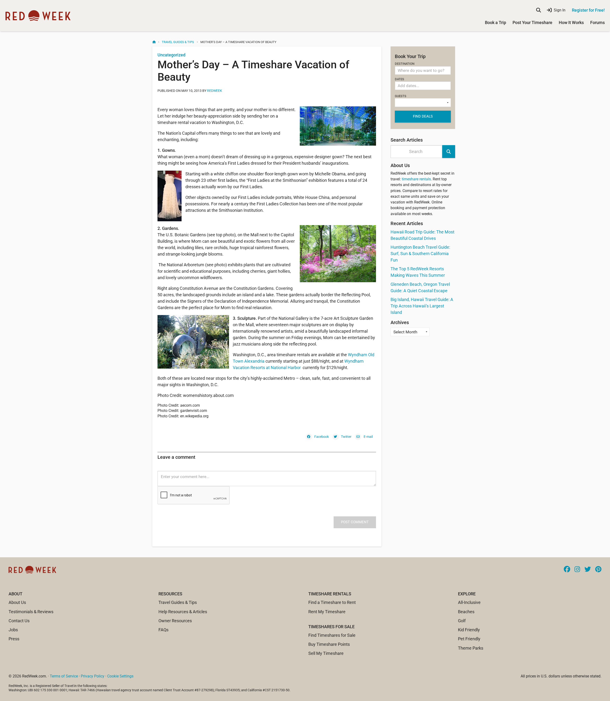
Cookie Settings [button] (120, 676)
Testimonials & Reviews (31, 611)
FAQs (163, 629)
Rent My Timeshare (327, 611)
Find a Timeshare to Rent (332, 602)
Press (14, 638)
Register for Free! (588, 10)
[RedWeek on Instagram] (577, 569)
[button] (448, 151)
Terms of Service (64, 676)
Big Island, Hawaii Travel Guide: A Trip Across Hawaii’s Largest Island (422, 306)
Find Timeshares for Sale (332, 635)
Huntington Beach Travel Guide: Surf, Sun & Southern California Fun (420, 253)
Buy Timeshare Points (329, 644)
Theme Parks (470, 648)
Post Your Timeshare (532, 22)
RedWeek (214, 91)
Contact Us (19, 620)
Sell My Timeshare (326, 653)
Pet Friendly (469, 638)
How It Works (571, 22)
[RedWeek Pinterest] (598, 569)
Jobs (13, 629)
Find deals (423, 116)
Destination (404, 63)
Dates (399, 79)
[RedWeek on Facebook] (567, 569)
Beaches (466, 611)
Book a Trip (495, 22)
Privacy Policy (92, 676)
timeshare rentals (416, 179)
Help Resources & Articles (182, 611)
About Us (17, 602)
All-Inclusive (469, 602)
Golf (462, 620)
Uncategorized (171, 54)
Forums (597, 22)
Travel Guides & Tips (178, 42)
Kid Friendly (469, 629)
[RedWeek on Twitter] (588, 569)
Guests (400, 96)
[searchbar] (538, 10)
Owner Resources (175, 620)
